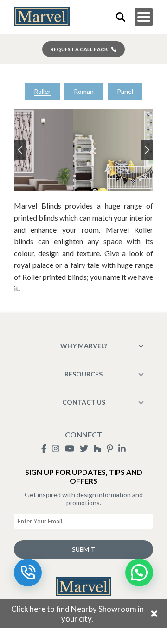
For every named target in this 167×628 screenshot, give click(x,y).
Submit (83, 549)
